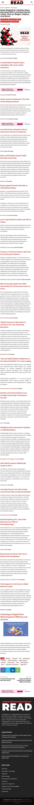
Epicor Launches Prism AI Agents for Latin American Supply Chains (15, 757)
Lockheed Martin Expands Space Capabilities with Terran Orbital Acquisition (12, 65)
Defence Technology (8, 247)
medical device (11, 662)
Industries (7, 7)
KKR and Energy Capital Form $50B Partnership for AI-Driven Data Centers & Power (15, 286)
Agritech (4, 95)
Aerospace (14, 7)
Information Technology (9, 388)
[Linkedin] (12, 670)
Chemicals (15, 21)
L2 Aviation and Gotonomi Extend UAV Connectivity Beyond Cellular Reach (17, 751)
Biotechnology (5, 21)
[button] (31, 2)
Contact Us (24, 799)
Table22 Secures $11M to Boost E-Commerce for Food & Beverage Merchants (13, 324)
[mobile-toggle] (2, 2)
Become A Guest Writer (11, 801)
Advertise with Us (22, 801)
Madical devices (6, 515)
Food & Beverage (7, 318)
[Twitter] (7, 670)
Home (2, 7)
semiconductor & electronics (12, 664)
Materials (5, 485)
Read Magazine (24, 662)
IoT (3, 423)
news (17, 662)
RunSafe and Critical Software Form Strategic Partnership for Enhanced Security (13, 395)
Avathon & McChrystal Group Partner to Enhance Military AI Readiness (24, 680)
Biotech (4, 181)
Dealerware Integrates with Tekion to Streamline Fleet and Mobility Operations (17, 741)
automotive (14, 658)
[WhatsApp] (17, 670)
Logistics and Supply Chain (10, 459)
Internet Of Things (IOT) (8, 784)
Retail (3, 549)
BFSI (19, 19)
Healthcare (5, 354)
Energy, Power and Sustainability (11, 279)
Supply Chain (23, 664)
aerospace (8, 658)
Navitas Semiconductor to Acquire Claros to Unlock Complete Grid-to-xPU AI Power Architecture (15, 746)
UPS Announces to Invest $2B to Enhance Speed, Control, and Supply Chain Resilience (16, 736)
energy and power (23, 660)
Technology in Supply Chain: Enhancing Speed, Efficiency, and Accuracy (13, 616)
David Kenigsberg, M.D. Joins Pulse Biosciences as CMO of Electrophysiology (13, 522)
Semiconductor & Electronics (10, 579)
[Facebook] (2, 670)
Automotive (12, 19)
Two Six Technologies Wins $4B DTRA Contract (7, 679)
